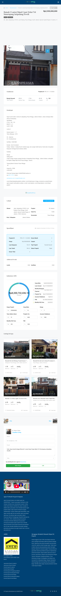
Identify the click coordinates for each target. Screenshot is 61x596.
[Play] (5, 492)
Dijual (5, 17)
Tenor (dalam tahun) (12, 314)
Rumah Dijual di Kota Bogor (10, 574)
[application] (16, 486)
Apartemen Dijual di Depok (10, 565)
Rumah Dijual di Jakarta (9, 567)
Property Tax (26, 314)
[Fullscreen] (27, 492)
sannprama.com (11, 178)
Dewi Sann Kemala (10, 410)
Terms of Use (23, 461)
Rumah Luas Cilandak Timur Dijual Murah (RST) (46, 398)
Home (6, 7)
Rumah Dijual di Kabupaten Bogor (11, 572)
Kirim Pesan (18, 465)
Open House (10, 17)
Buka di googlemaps (49, 200)
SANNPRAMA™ (7, 502)
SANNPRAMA (37, 410)
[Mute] (25, 492)
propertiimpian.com (20, 178)
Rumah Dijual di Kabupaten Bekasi (11, 576)
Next (50, 421)
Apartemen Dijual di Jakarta (10, 563)
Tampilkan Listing (16, 432)
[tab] (47, 51)
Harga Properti (10, 307)
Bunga (41, 307)
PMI (24, 321)
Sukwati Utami (38, 372)
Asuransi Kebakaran (45, 314)
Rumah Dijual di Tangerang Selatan (12, 570)
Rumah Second (13, 7)
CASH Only (26, 379)
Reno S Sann (9, 372)
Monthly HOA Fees (11, 321)
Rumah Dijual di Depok (9, 569)
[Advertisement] (30, 32)
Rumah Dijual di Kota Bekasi (10, 578)
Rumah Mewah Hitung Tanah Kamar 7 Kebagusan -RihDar (21, 361)
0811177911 (11, 175)
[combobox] (30, 458)
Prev (11, 421)
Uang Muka (26, 307)
